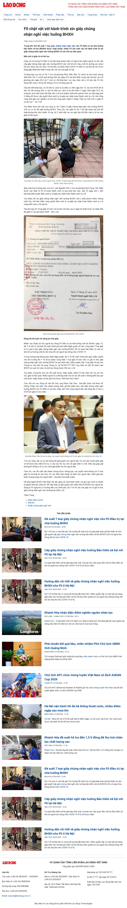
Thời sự (70, 15)
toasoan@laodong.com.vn (19, 896)
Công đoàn (92, 15)
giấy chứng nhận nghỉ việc (63, 46)
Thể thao (36, 15)
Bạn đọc (80, 15)
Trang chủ (8, 15)
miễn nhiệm (88, 656)
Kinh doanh (48, 15)
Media (26, 15)
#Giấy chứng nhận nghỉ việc (39, 505)
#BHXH (31, 503)
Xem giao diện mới (55, 19)
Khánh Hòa (49, 621)
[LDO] (21, 529)
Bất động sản (9, 19)
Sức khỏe (22, 19)
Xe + (42, 19)
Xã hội (18, 15)
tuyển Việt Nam (106, 687)
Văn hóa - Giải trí (107, 15)
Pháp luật (60, 15)
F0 (79, 565)
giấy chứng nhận (64, 534)
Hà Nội (47, 719)
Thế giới (33, 19)
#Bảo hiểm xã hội (35, 500)
